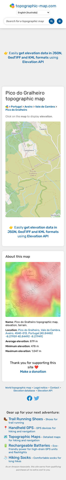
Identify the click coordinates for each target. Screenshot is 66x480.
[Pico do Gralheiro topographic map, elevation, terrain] (33, 289)
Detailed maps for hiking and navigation (35, 438)
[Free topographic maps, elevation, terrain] (6, 106)
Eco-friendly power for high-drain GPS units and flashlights (33, 449)
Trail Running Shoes (26, 419)
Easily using (35, 57)
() (33, 333)
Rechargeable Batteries (29, 445)
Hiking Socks (20, 457)
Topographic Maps (24, 436)
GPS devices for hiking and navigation (32, 430)
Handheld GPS (21, 427)
